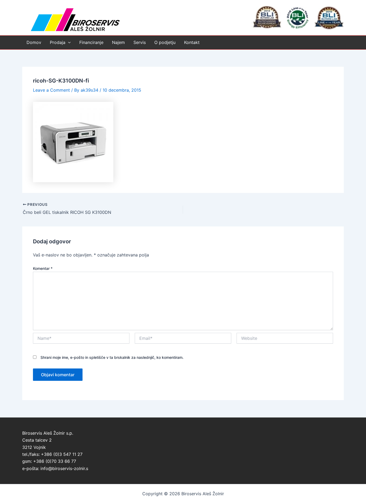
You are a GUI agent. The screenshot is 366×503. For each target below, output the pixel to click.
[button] (60, 42)
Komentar (43, 268)
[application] (68, 42)
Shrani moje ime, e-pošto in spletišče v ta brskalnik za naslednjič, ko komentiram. (112, 357)
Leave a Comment (51, 90)
